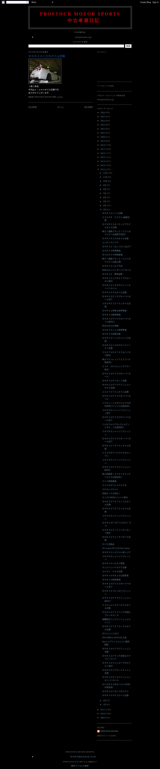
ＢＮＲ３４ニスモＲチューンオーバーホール (116, 287)
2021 (102, 132)
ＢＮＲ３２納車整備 (111, 314)
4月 (105, 205)
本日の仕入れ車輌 (110, 325)
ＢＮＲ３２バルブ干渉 (112, 265)
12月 (105, 173)
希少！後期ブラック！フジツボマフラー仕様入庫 (116, 260)
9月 (105, 185)
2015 (102, 157)
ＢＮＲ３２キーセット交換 (114, 380)
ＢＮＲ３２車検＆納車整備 (114, 310)
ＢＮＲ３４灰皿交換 (111, 333)
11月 (105, 177)
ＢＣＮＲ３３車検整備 (112, 254)
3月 (105, 209)
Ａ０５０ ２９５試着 (112, 571)
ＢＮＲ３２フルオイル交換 (114, 292)
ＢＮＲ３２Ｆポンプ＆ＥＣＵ (115, 691)
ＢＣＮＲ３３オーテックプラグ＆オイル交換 (116, 226)
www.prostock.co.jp (83, 37)
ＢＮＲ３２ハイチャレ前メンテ (116, 552)
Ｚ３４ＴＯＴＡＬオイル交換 (115, 391)
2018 (102, 145)
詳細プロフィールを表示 (106, 736)
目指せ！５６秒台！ (111, 493)
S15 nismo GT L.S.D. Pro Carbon (116, 548)
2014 (102, 161)
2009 (102, 717)
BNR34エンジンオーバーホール (116, 270)
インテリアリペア (110, 242)
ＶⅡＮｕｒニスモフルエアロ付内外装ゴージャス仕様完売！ (116, 404)
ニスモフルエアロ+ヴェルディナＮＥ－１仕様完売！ (116, 426)
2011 (102, 709)
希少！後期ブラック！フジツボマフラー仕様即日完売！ (116, 233)
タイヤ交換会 (108, 544)
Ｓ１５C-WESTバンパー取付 (115, 497)
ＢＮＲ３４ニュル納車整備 (114, 329)
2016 (102, 153)
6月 (105, 197)
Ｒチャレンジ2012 (110, 633)
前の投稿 (88, 107)
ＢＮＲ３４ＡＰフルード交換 (115, 695)
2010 (102, 713)
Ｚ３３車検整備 (109, 481)
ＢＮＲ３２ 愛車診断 (112, 274)
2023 (102, 124)
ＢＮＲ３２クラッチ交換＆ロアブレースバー (116, 657)
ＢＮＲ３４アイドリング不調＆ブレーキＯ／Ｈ (116, 614)
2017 (102, 149)
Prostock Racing (109, 731)
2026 (102, 112)
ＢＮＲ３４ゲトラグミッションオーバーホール (116, 679)
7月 (105, 193)
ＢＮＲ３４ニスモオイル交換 (46, 56)
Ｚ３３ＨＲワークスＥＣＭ (114, 485)
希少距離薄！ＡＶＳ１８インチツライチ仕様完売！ (116, 475)
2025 (102, 116)
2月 (105, 700)
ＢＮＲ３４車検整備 (111, 250)
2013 (102, 165)
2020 (102, 136)
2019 (102, 140)
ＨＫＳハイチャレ (110, 489)
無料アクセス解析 (80, 765)
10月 (105, 181)
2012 (102, 169)
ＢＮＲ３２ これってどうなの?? (116, 246)
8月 (105, 189)
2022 (102, 128)
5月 (105, 201)
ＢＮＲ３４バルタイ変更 (113, 563)
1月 (105, 704)
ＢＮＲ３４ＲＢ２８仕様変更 (115, 575)
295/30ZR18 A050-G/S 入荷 (114, 637)
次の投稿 (32, 107)
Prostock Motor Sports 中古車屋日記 (80, 17)
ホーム (61, 107)
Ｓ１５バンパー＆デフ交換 (114, 567)
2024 (102, 120)
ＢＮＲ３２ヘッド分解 (112, 213)
